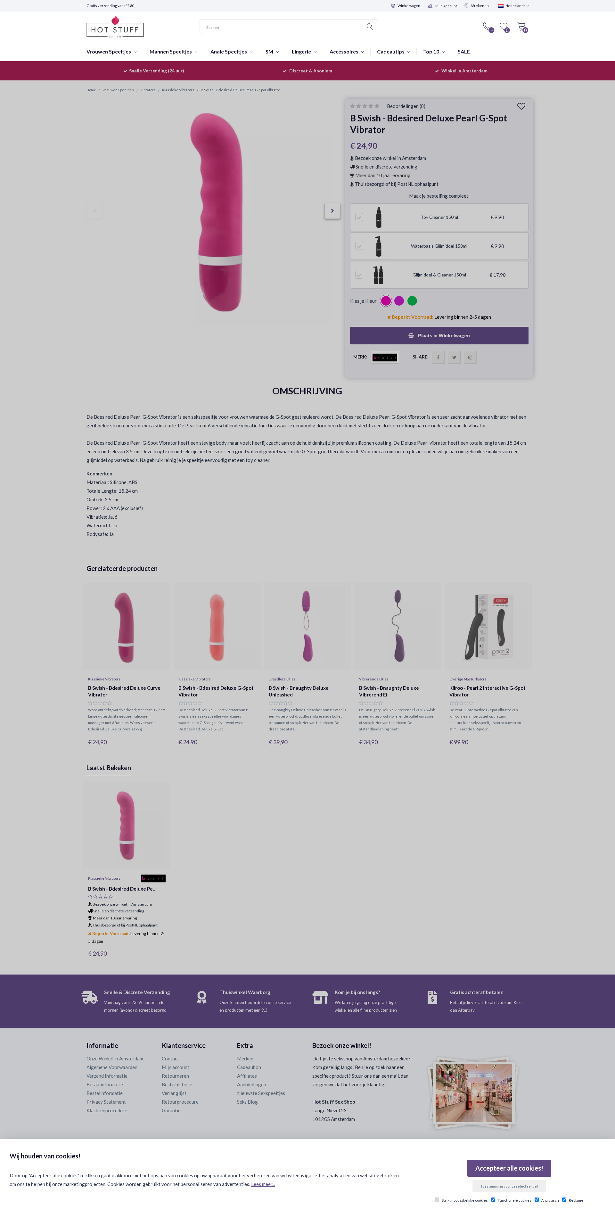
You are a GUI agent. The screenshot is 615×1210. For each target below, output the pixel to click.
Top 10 (431, 51)
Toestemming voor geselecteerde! (509, 1186)
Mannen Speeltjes (171, 51)
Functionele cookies (514, 1200)
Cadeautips (391, 51)
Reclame (576, 1200)
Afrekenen (480, 6)
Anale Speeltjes (229, 51)
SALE (464, 51)
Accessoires (344, 51)
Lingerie (302, 51)
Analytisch (550, 1200)
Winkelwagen (409, 6)
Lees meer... (263, 1184)
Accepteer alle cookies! (509, 1168)
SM (270, 51)
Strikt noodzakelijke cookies (465, 1200)
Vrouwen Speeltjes (109, 51)
